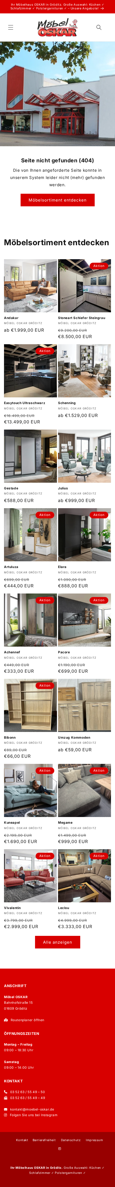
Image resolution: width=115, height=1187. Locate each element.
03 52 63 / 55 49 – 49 (27, 1098)
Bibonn (10, 737)
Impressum (94, 1140)
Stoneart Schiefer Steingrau (81, 318)
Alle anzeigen (57, 942)
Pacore (64, 652)
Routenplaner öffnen (27, 1020)
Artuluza (11, 567)
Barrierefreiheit (44, 1140)
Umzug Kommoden (74, 737)
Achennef (12, 652)
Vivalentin (12, 908)
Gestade (11, 488)
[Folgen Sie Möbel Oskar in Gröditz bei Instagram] (59, 1149)
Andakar (11, 318)
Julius (63, 488)
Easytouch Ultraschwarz (24, 403)
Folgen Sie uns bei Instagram (34, 1115)
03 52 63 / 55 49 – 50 (27, 1092)
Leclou (63, 908)
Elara (62, 567)
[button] (11, 27)
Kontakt (22, 1140)
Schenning (67, 403)
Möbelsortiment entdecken (58, 199)
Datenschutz (71, 1140)
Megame (65, 822)
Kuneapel (12, 822)
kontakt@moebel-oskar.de (32, 1109)
